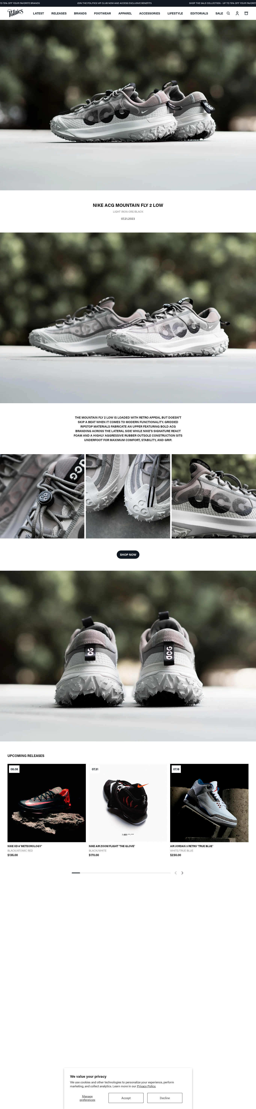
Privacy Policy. (146, 1086)
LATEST (38, 13)
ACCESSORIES (149, 13)
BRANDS (80, 13)
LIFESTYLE (175, 13)
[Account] (237, 13)
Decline (165, 1098)
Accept (126, 1098)
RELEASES (59, 13)
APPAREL (125, 13)
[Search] (228, 13)
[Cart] (246, 13)
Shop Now (128, 554)
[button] (175, 873)
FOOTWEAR (102, 13)
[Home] (15, 13)
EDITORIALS (199, 13)
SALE (219, 13)
